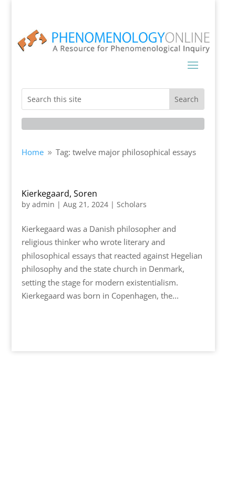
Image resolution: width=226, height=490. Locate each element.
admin (43, 204)
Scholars (132, 204)
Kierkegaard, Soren (59, 193)
